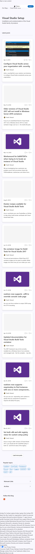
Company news (22, 541)
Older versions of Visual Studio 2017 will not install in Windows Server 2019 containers (16, 111)
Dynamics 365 (21, 531)
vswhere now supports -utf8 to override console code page (16, 295)
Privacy (31, 549)
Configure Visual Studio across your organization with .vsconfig (17, 64)
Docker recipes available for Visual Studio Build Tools (15, 205)
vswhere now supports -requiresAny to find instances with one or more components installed (16, 387)
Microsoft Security (12, 531)
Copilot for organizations (15, 515)
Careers (6, 541)
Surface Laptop (11, 513)
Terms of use (12, 551)
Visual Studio (14, 466)
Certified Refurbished (10, 521)
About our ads (9, 553)
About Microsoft (12, 541)
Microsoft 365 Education (23, 525)
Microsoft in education (12, 523)
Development (22, 466)
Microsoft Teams (18, 533)
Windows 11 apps (22, 517)
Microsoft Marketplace (13, 539)
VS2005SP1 (23, 469)
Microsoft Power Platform (7, 533)
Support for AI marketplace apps (12, 537)
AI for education (18, 529)
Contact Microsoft (24, 549)
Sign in (30, 6)
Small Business (8, 535)
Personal (6, 469)
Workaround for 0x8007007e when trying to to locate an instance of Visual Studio (15, 159)
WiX (29, 469)
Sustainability (3, 545)
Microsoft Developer (21, 535)
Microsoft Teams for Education (8, 525)
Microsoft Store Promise (23, 521)
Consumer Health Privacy (7, 549)
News (11, 469)
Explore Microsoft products (9, 517)
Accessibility (27, 543)
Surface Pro (3, 513)
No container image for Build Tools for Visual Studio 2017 (15, 250)
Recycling (2, 553)
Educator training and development (20, 527)
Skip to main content (5, 1)
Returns (29, 519)
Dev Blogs (5, 8)
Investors (8, 543)
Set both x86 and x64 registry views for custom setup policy (16, 433)
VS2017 (5, 472)
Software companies (24, 539)
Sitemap (16, 549)
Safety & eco (26, 551)
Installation (6, 466)
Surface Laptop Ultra (20, 513)
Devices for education (24, 523)
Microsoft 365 (29, 531)
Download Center (8, 519)
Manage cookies (4, 551)
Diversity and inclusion (17, 543)
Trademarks (19, 551)
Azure (14, 535)
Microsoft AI (3, 531)
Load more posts (17, 455)
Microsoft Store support (20, 519)
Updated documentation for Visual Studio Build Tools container (15, 339)
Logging (16, 469)
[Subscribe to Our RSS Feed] (4, 499)
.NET (10, 472)
